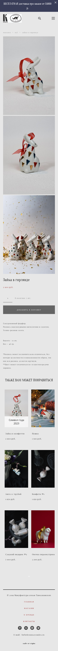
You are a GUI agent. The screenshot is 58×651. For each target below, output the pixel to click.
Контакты (29, 621)
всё (16, 32)
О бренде (29, 615)
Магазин (29, 608)
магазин (7, 32)
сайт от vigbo (29, 643)
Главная (29, 602)
